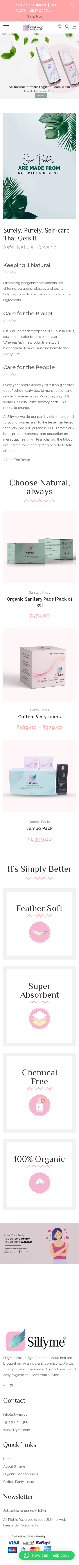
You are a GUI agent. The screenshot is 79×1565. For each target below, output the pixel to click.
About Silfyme (14, 1466)
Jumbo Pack (40, 828)
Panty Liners (39, 710)
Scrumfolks (30, 1525)
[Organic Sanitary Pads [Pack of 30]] (39, 547)
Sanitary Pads (39, 593)
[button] (72, 5)
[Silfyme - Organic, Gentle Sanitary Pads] (33, 27)
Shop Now (35, 16)
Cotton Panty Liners (39, 716)
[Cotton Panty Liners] (39, 664)
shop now (41, 95)
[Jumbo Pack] (39, 776)
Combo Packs (39, 822)
